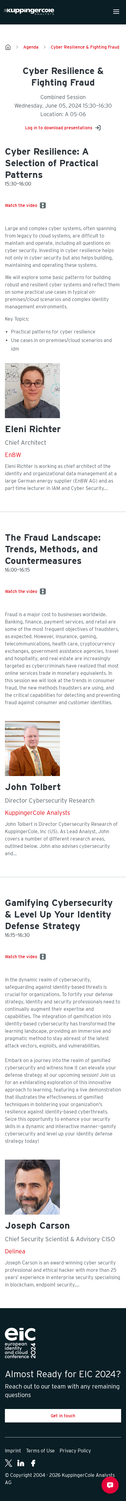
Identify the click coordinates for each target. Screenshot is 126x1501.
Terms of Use (40, 1451)
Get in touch (63, 1415)
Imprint (13, 1451)
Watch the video (21, 205)
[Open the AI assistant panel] (110, 1485)
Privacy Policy (75, 1451)
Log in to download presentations (58, 127)
